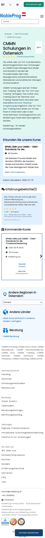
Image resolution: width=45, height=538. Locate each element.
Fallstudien (8, 405)
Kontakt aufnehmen (29, 532)
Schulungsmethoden (13, 383)
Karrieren (7, 473)
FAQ (4, 477)
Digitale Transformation (16, 428)
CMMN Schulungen (14, 37)
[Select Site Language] (2, 4)
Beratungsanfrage (12, 410)
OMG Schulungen (21, 34)
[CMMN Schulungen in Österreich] (13, 15)
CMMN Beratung (11, 336)
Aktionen (7, 378)
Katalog (6, 374)
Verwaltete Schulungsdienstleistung (22, 432)
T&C (4, 481)
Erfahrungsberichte (13, 468)
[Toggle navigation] (42, 16)
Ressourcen (8, 387)
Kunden (6, 464)
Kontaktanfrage (34, 4)
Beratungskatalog (12, 414)
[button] (40, 256)
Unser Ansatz (9, 401)
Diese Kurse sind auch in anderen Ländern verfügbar (19, 320)
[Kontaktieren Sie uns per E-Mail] (17, 4)
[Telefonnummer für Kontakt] (10, 4)
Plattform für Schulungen (16, 437)
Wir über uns (9, 450)
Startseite (8, 34)
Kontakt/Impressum (13, 455)
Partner (6, 459)
